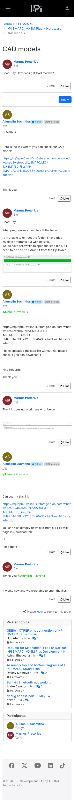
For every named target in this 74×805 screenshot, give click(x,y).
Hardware (16, 642)
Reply (65, 99)
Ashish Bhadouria (19, 655)
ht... (5, 539)
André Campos (17, 686)
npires (11, 700)
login (40, 611)
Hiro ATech (14, 638)
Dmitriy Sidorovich (19, 672)
